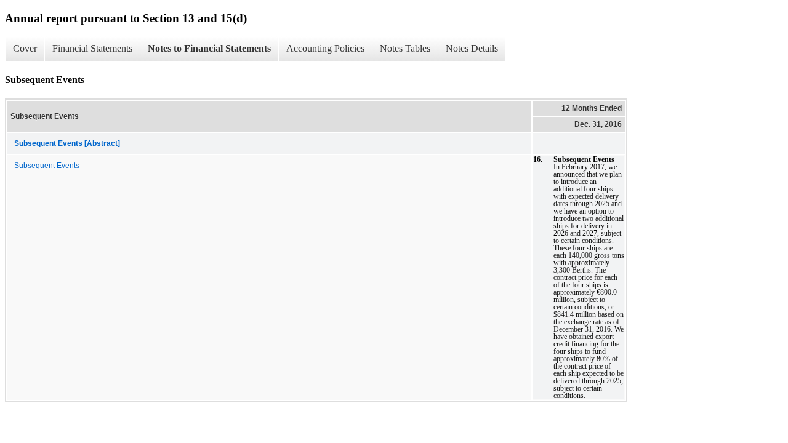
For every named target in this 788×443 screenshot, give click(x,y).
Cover (25, 48)
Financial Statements (92, 48)
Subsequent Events (46, 165)
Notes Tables (405, 48)
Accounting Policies (325, 48)
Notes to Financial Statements (209, 48)
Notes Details (472, 48)
